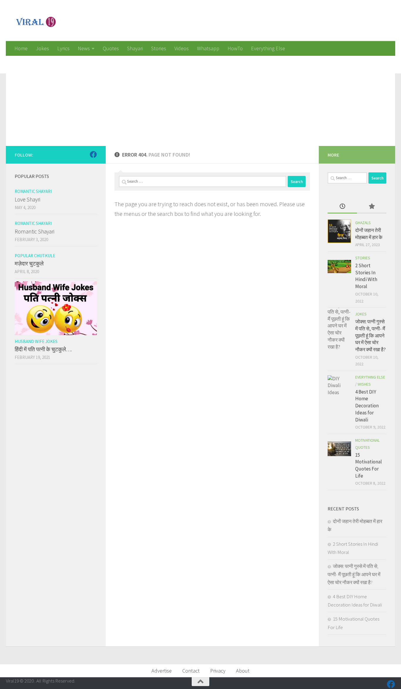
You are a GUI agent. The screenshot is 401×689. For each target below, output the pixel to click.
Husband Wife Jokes (36, 341)
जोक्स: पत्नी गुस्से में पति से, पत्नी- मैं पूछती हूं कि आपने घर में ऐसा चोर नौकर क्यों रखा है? (370, 335)
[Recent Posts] (342, 207)
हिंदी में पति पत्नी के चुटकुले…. (43, 349)
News (84, 48)
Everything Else (268, 48)
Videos (181, 48)
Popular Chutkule (35, 255)
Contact (191, 670)
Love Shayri (27, 199)
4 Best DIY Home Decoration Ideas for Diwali (367, 406)
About (243, 670)
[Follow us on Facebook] (93, 154)
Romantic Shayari (33, 191)
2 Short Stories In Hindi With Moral (366, 276)
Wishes (364, 384)
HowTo (235, 48)
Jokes (42, 48)
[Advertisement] (182, 97)
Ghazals (363, 222)
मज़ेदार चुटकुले (29, 263)
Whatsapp (208, 48)
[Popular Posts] (371, 207)
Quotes (111, 48)
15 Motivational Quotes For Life (368, 465)
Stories (158, 48)
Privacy (217, 670)
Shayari (135, 48)
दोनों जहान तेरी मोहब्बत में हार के (369, 234)
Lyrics (63, 48)
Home (21, 48)
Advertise (161, 670)
